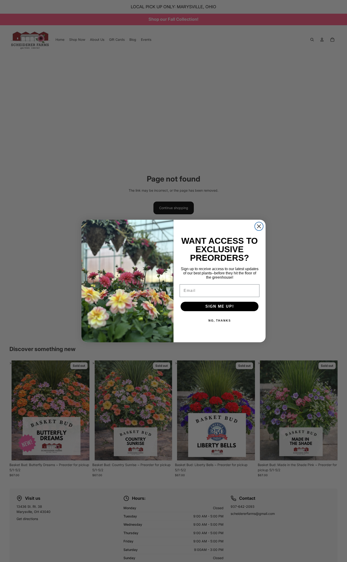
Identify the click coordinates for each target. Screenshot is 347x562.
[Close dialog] (259, 226)
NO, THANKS (219, 320)
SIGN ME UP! (219, 306)
